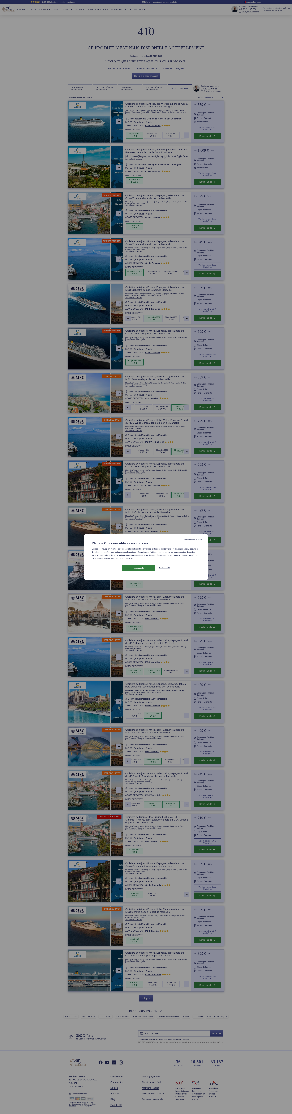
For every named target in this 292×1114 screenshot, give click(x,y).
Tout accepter (139, 568)
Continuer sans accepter (193, 539)
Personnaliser (164, 567)
